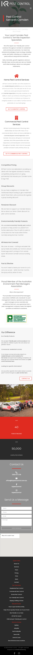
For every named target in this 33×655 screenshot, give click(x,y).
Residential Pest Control (16, 588)
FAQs (16, 576)
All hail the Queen (16, 616)
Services (16, 567)
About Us (16, 563)
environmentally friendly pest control (18, 225)
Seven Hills (16, 634)
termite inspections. (10, 93)
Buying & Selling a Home (16, 600)
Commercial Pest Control (16, 591)
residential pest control (12, 86)
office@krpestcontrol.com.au (16, 481)
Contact (16, 582)
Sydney (16, 625)
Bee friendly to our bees (16, 613)
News (16, 579)
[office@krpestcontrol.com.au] (16, 478)
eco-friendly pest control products (16, 341)
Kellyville (16, 628)
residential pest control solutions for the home (12, 357)
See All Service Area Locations (16, 640)
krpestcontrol (16, 487)
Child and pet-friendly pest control (16, 619)
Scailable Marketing (20, 649)
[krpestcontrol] (16, 484)
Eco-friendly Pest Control (16, 597)
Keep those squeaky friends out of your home (16, 610)
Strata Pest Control (16, 594)
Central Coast (16, 637)
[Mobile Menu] (30, 8)
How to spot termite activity (16, 607)
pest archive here (22, 373)
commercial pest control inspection (14, 135)
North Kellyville (16, 631)
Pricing (16, 573)
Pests (16, 570)
